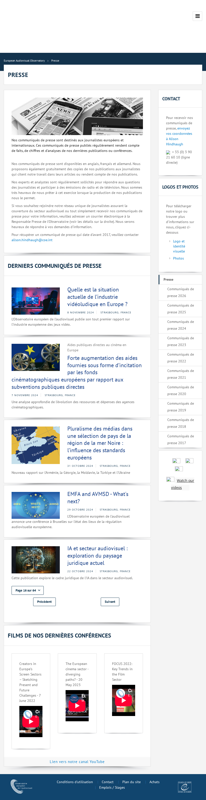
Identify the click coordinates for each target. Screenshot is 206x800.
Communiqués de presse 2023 (180, 341)
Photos (178, 258)
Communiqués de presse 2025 (180, 308)
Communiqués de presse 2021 (180, 374)
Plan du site (131, 782)
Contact (108, 782)
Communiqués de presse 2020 (180, 390)
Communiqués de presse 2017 (180, 439)
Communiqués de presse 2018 (180, 423)
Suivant (110, 602)
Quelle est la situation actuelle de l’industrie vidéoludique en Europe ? (97, 296)
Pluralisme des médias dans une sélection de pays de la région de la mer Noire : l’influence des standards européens (99, 443)
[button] (28, 590)
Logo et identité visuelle (179, 246)
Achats (154, 782)
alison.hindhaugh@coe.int (32, 240)
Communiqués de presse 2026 (180, 292)
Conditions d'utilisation (75, 782)
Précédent (44, 602)
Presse (168, 279)
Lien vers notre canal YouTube (77, 761)
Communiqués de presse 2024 (180, 325)
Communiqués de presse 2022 (180, 357)
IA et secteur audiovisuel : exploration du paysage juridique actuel (97, 555)
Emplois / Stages (112, 787)
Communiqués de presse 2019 (180, 406)
